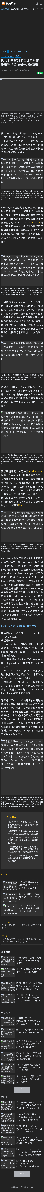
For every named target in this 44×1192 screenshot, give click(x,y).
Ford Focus (23, 51)
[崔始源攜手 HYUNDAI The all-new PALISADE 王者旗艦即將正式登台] (8, 1140)
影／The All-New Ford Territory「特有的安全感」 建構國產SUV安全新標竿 (28, 998)
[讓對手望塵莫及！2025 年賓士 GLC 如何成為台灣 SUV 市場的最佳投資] (8, 1044)
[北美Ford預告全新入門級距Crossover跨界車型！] (10, 897)
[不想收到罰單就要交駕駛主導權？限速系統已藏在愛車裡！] (10, 885)
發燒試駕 (15, 9)
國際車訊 (25, 9)
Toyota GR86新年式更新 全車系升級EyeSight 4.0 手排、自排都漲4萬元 (23, 840)
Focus (12, 51)
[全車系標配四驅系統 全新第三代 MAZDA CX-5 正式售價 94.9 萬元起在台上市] (8, 1105)
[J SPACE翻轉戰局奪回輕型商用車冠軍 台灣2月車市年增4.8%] (8, 1068)
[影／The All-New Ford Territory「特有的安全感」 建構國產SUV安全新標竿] (8, 998)
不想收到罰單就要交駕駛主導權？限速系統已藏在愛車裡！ (29, 885)
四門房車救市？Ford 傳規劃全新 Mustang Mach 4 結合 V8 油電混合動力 (29, 986)
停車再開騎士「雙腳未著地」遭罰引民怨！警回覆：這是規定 (28, 1079)
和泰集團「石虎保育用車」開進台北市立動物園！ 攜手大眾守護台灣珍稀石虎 (23, 825)
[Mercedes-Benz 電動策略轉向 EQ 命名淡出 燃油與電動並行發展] (8, 1056)
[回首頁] (11, 3)
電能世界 (35, 9)
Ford (4, 51)
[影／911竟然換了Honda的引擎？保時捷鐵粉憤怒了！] (8, 1033)
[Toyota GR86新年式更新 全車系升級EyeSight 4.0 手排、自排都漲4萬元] (8, 1117)
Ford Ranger (7, 56)
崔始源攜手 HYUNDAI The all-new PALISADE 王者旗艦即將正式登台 (29, 1140)
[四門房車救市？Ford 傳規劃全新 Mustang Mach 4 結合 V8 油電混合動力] (8, 986)
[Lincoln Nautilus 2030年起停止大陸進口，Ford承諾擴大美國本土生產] (10, 909)
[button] (41, 3)
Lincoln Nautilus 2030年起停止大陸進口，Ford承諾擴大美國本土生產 (29, 908)
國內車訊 (5, 9)
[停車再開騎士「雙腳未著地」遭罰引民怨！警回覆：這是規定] (8, 1079)
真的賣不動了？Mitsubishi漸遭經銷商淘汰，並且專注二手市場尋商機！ (28, 1021)
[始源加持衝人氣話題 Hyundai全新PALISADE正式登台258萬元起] (8, 1129)
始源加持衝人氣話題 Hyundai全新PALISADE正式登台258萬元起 (23, 832)
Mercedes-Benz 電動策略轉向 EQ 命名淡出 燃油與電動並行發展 (29, 1056)
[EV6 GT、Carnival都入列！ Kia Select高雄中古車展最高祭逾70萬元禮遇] (8, 1152)
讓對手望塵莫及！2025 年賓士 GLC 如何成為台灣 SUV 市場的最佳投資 (29, 1044)
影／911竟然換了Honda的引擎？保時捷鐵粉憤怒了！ (29, 1032)
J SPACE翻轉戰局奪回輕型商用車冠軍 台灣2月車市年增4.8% (28, 1067)
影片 (18, 56)
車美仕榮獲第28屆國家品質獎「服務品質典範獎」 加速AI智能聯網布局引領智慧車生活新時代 (23, 849)
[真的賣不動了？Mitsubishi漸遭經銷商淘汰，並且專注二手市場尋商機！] (8, 1021)
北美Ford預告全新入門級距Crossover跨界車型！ (30, 897)
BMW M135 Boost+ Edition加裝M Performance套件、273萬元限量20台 (29, 1163)
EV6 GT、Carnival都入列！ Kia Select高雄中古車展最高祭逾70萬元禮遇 (23, 858)
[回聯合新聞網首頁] (3, 3)
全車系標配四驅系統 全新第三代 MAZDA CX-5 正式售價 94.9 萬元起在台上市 (29, 1105)
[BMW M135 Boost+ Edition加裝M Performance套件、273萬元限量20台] (8, 1164)
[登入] (37, 3)
